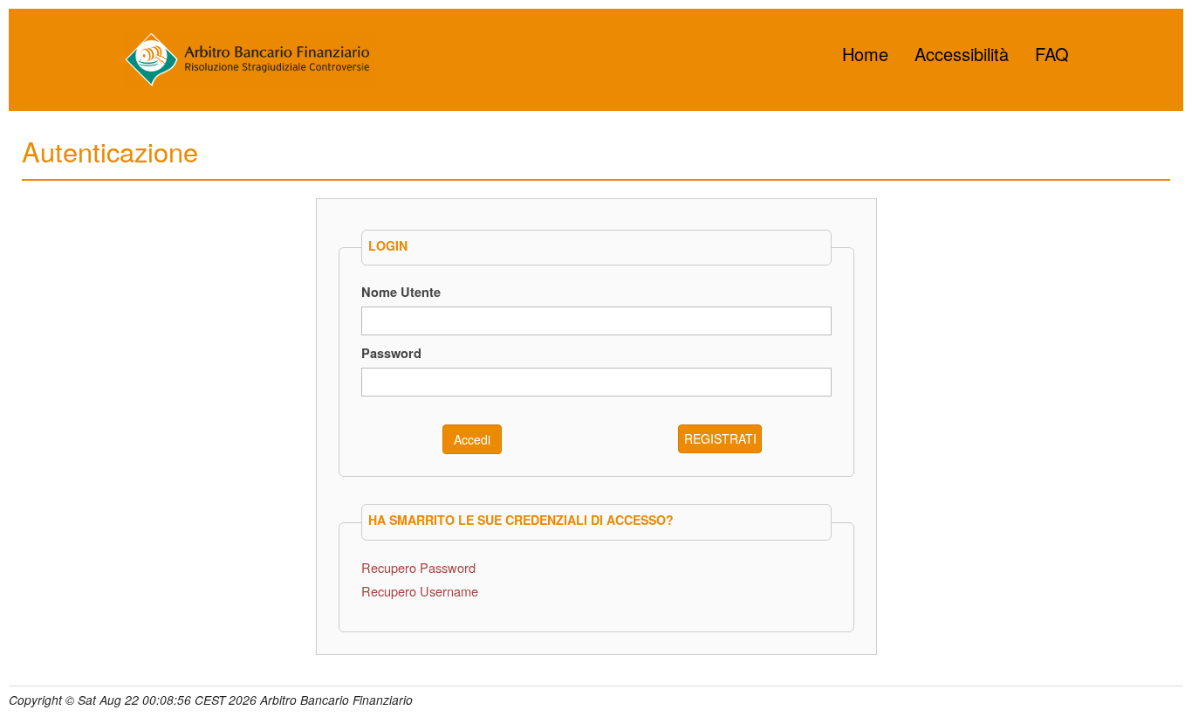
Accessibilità (962, 53)
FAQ (1052, 53)
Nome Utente (401, 291)
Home (865, 53)
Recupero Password (418, 567)
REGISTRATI (720, 438)
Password (391, 353)
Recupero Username (419, 591)
